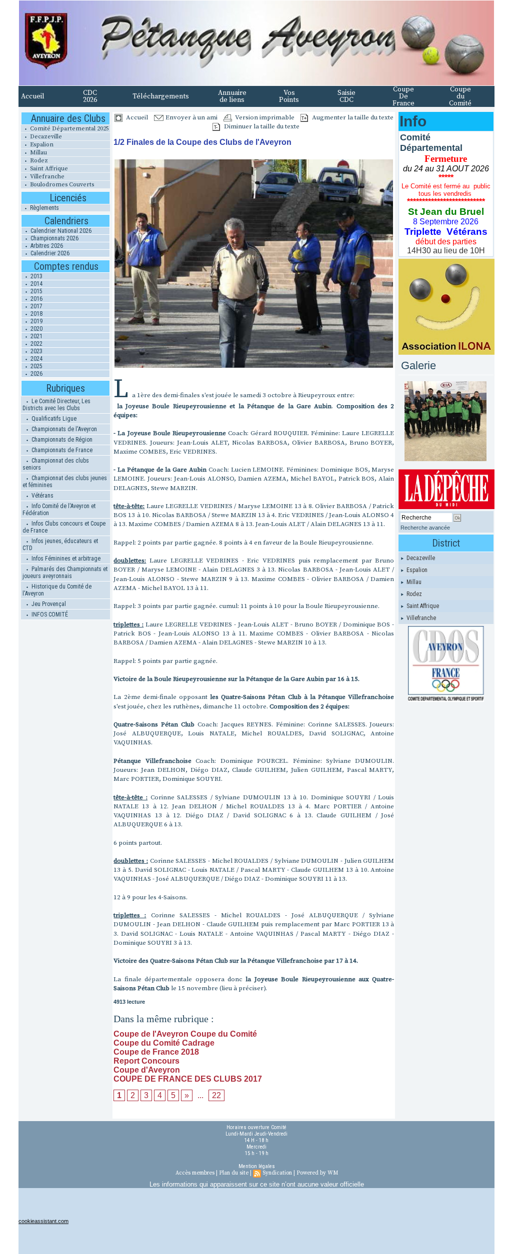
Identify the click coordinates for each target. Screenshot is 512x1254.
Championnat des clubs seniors (55, 464)
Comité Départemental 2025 (68, 128)
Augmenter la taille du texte (352, 117)
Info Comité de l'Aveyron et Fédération (59, 510)
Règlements (43, 207)
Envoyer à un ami (191, 117)
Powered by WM (317, 1173)
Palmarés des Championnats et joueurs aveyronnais (65, 573)
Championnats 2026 (53, 238)
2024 (35, 358)
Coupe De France (403, 96)
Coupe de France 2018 (156, 1052)
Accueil (32, 96)
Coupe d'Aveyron (147, 1070)
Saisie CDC (347, 96)
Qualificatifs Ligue (53, 418)
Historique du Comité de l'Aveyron (57, 590)
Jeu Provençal (48, 604)
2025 (35, 366)
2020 (35, 328)
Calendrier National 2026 (60, 230)
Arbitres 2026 (46, 245)
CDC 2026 (90, 96)
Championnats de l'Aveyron (63, 429)
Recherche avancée (425, 528)
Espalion (41, 144)
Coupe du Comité (460, 96)
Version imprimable (264, 117)
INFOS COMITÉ (49, 614)
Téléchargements (160, 96)
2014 (35, 283)
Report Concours (147, 1061)
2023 (35, 351)
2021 (35, 336)
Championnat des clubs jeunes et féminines (64, 482)
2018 (35, 313)
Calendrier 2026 (49, 253)
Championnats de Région (61, 439)
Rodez (38, 160)
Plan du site (233, 1173)
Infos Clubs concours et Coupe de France (64, 527)
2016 (35, 298)
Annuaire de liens (232, 96)
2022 (35, 343)
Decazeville (45, 136)
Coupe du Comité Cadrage (164, 1043)
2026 (35, 373)
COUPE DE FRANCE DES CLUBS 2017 (188, 1079)
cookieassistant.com (43, 1221)
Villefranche (46, 176)
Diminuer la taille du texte (261, 126)
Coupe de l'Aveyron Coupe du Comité (185, 1034)
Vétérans (42, 495)
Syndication (277, 1173)
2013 (35, 276)
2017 (35, 306)
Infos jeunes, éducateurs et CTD (60, 545)
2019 (35, 321)
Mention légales (256, 1166)
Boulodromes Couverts (61, 184)
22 (216, 1095)
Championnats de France (61, 450)
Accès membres (195, 1173)
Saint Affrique (48, 168)
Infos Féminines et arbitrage (65, 558)
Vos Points (289, 96)
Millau (37, 152)
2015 (35, 291)
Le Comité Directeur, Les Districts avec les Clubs (56, 405)
